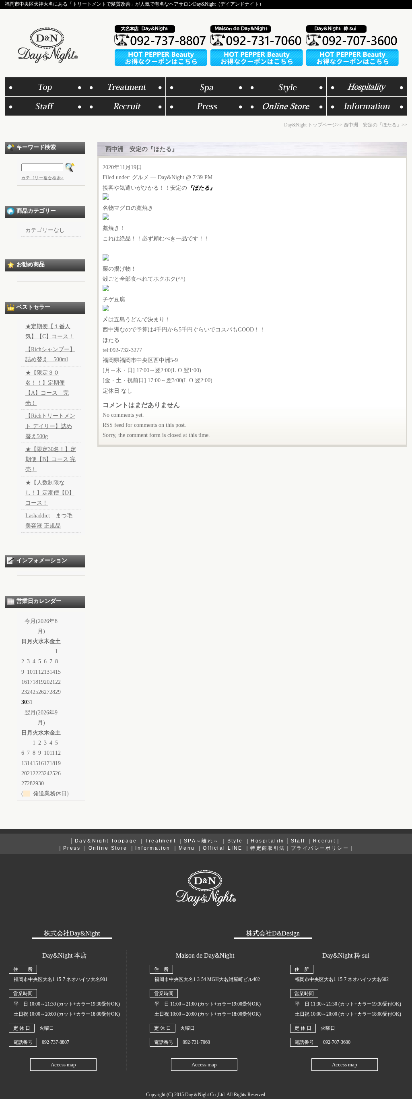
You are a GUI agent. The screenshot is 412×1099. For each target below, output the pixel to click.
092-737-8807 (55, 1042)
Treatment (160, 841)
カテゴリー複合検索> (42, 178)
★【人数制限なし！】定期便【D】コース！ (49, 493)
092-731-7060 (196, 1042)
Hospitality (267, 841)
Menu (187, 848)
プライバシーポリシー (320, 848)
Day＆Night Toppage (106, 841)
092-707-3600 (336, 1042)
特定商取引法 (267, 848)
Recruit (324, 841)
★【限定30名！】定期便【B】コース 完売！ (50, 459)
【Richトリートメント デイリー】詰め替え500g (50, 426)
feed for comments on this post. (144, 425)
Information (152, 848)
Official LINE (222, 848)
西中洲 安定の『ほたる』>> (375, 125)
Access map (63, 1065)
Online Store (108, 848)
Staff (298, 841)
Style (235, 841)
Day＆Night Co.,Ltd (205, 1094)
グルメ (140, 177)
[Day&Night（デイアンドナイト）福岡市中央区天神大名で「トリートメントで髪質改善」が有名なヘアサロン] (47, 61)
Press (71, 848)
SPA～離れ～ (201, 841)
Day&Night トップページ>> (313, 125)
